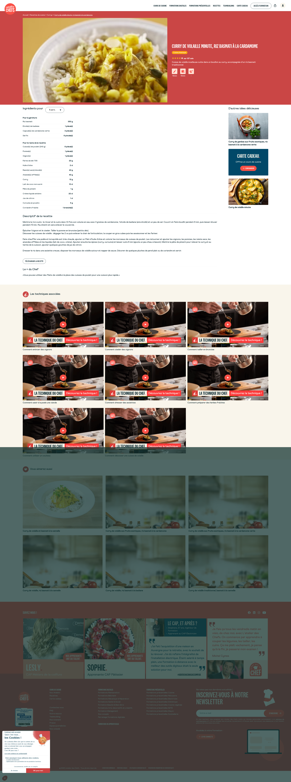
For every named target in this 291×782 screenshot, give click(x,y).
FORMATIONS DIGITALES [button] (177, 5)
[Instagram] (259, 612)
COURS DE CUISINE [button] (160, 5)
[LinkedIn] (254, 612)
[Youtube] (264, 612)
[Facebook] (249, 612)
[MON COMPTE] (280, 6)
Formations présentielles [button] (199, 5)
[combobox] (49, 110)
